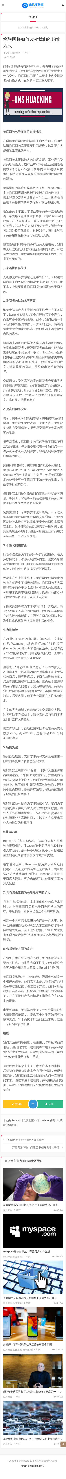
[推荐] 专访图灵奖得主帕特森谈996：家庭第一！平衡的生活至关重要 (33, 1391)
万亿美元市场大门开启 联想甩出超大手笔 (35, 1147)
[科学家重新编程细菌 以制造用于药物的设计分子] (33, 1184)
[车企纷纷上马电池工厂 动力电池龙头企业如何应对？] (33, 1418)
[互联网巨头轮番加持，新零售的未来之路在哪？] (33, 1277)
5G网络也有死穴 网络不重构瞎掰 (25, 1139)
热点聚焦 (16, 53)
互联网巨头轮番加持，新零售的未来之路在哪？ (30, 1297)
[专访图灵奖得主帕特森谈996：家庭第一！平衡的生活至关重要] (33, 1371)
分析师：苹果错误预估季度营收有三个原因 (27, 1344)
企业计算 (7, 1257)
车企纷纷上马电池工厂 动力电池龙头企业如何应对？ (33, 1438)
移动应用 (27, 1349)
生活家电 (17, 1303)
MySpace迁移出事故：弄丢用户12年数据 (26, 1251)
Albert (45, 1120)
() (18, 1104)
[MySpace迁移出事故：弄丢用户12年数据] (33, 1231)
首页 (20, 27)
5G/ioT (38, 27)
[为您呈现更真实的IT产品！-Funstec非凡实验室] (33, 5)
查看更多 (28, 27)
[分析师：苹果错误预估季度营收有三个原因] (33, 1324)
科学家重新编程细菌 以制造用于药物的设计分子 (30, 1205)
